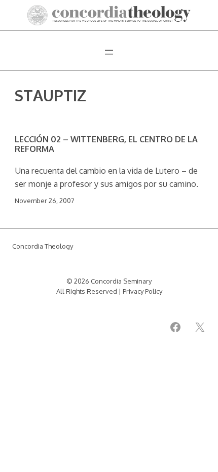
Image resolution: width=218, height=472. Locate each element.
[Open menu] (109, 52)
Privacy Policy (142, 291)
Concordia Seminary (121, 281)
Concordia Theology (42, 246)
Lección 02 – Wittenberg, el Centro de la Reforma (106, 144)
